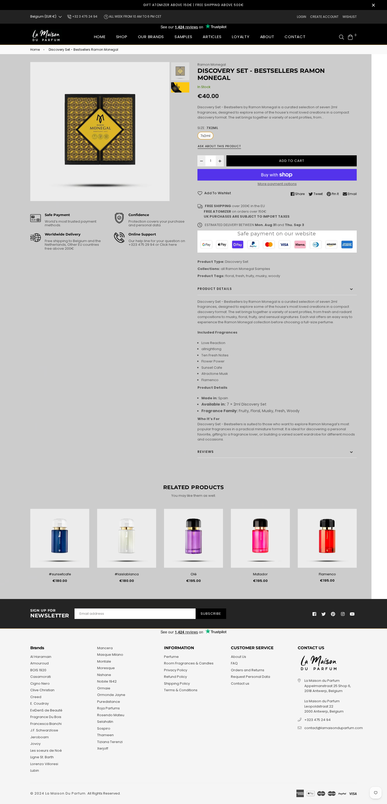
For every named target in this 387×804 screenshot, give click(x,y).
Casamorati (40, 676)
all (223, 268)
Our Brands (151, 36)
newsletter (49, 613)
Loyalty (240, 36)
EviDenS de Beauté (46, 710)
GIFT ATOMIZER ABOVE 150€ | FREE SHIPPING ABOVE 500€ (193, 5)
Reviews (205, 451)
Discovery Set (236, 261)
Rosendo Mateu (110, 715)
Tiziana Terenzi (110, 741)
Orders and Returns (247, 670)
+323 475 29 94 (141, 244)
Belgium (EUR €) (43, 16)
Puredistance (108, 701)
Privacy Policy (175, 670)
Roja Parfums (108, 708)
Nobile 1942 (107, 681)
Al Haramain (40, 656)
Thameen (105, 735)
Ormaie (103, 688)
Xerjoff (102, 748)
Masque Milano (110, 654)
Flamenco (327, 574)
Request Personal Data (250, 676)
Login (301, 16)
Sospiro (103, 728)
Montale (104, 661)
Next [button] (163, 131)
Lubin (34, 770)
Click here (168, 244)
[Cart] (350, 36)
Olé (194, 574)
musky (261, 275)
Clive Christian (42, 690)
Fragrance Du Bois (45, 716)
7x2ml (205, 136)
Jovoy (35, 743)
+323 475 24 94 (317, 719)
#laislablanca (127, 574)
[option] (100, 131)
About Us (238, 656)
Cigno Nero (40, 683)
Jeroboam (39, 737)
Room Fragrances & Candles (189, 663)
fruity (250, 275)
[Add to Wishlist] (83, 521)
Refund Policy (175, 676)
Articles (212, 36)
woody (274, 275)
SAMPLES (183, 36)
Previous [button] (37, 131)
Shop (121, 36)
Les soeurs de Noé (46, 750)
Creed (35, 696)
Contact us (240, 683)
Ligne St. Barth (42, 757)
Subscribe (211, 613)
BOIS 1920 (38, 670)
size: (207, 127)
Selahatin (105, 721)
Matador (260, 574)
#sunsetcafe (60, 574)
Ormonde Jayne (111, 694)
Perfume (171, 656)
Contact (295, 36)
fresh (240, 275)
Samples (262, 268)
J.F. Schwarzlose (44, 730)
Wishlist (350, 16)
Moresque (106, 667)
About (267, 36)
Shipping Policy (177, 683)
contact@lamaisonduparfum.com (333, 727)
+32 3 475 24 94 (84, 16)
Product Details (214, 288)
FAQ (234, 663)
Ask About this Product (219, 146)
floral (229, 275)
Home (100, 36)
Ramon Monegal (211, 64)
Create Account (324, 16)
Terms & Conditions (180, 690)
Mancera (105, 648)
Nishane (104, 674)
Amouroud (39, 663)
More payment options (277, 183)
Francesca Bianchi (46, 723)
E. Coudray (39, 703)
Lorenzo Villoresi (44, 763)
